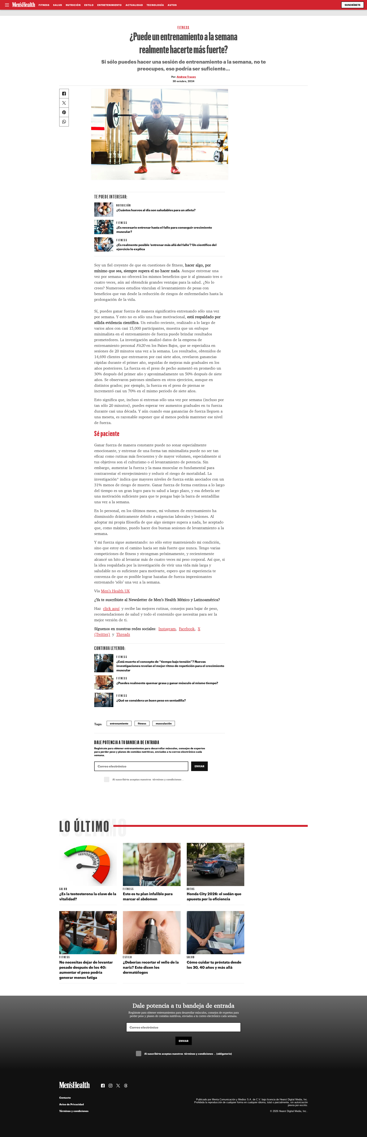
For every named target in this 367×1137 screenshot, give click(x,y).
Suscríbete (353, 4)
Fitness (44, 5)
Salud (57, 5)
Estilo (89, 5)
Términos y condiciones (74, 1110)
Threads (123, 634)
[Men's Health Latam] (23, 5)
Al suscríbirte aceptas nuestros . (156, 779)
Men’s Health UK (115, 590)
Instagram (167, 628)
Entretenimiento (109, 5)
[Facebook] (64, 93)
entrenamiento (119, 723)
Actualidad (134, 5)
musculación (164, 723)
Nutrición (73, 5)
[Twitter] (64, 103)
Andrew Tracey (186, 76)
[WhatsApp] (64, 121)
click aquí (111, 608)
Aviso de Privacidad (71, 1104)
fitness (142, 723)
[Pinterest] (64, 112)
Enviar (199, 766)
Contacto (65, 1097)
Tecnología (155, 5)
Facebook (187, 628)
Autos (172, 5)
